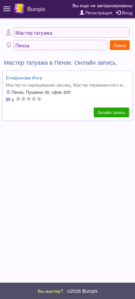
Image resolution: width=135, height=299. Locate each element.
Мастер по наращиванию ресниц (38, 85)
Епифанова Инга (24, 77)
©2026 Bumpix (82, 291)
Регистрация (98, 12)
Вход (126, 12)
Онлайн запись (111, 112)
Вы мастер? (50, 291)
